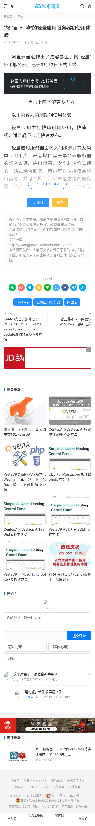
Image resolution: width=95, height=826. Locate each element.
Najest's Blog (39, 787)
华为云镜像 (35, 815)
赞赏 (60, 202)
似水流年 (47, 6)
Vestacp (22, 302)
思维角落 (74, 787)
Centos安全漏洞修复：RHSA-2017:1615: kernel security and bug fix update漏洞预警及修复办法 (23, 329)
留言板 (59, 815)
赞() (41, 42)
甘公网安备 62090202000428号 (42, 800)
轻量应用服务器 (48, 302)
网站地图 (73, 800)
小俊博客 (58, 787)
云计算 (8, 16)
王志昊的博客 (76, 781)
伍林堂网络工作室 (35, 781)
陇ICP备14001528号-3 (67, 796)
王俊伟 (29, 697)
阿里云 (72, 302)
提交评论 (79, 636)
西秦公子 (21, 787)
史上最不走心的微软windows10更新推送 (75, 321)
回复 (54, 679)
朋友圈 (12, 819)
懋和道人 (57, 781)
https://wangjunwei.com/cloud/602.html (40, 245)
